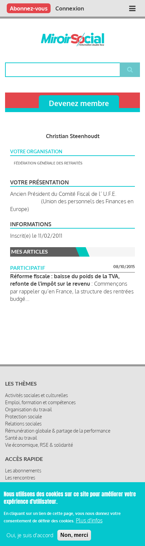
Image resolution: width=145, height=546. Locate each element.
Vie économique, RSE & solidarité (39, 445)
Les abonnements (23, 470)
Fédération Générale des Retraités (48, 163)
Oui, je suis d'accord (29, 535)
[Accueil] (72, 39)
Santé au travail (21, 438)
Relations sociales (23, 423)
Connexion (69, 8)
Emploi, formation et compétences (40, 402)
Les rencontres (20, 477)
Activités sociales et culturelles (36, 395)
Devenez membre (79, 103)
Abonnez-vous (29, 8)
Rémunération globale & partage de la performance (57, 431)
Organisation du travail (28, 409)
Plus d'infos (89, 520)
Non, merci (74, 535)
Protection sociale (23, 416)
